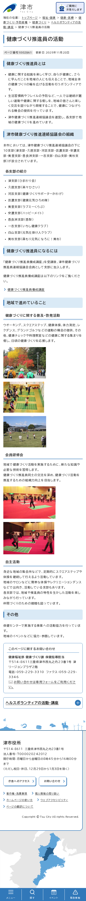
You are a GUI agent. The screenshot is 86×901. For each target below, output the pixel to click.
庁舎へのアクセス (19, 781)
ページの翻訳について (19, 806)
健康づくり (39, 22)
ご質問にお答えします (74, 8)
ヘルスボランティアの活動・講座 (32, 702)
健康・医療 (67, 17)
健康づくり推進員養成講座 (26, 289)
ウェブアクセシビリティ (54, 800)
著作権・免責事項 (16, 793)
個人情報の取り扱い (47, 793)
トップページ (30, 17)
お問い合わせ (52, 781)
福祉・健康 (49, 17)
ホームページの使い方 (19, 800)
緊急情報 (75, 898)
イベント (53, 898)
